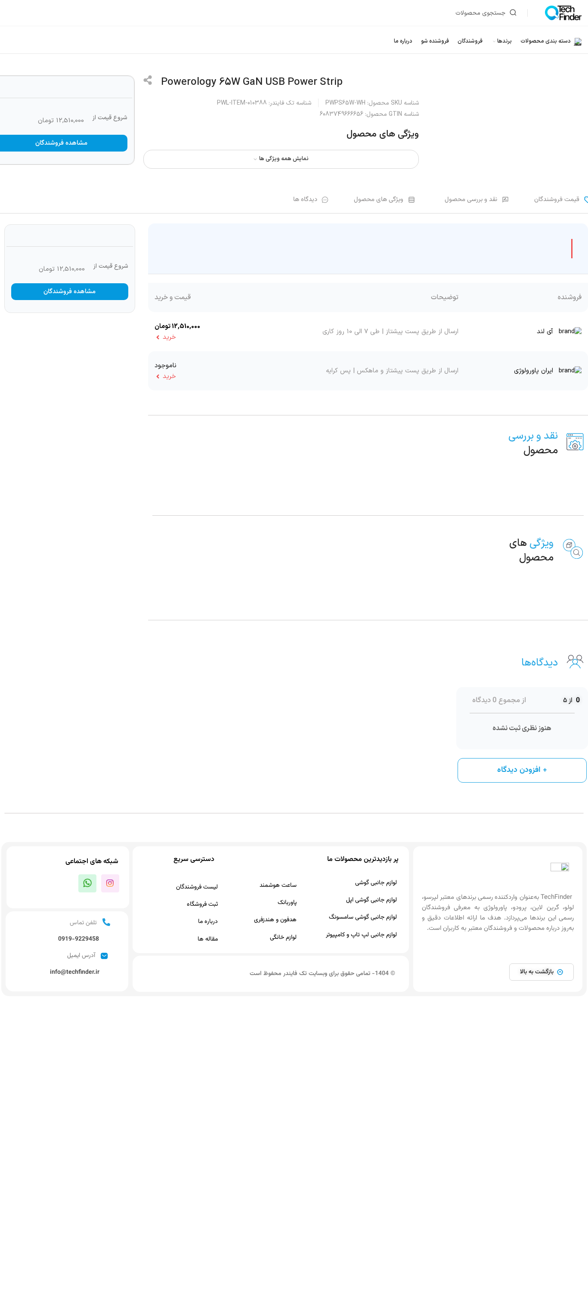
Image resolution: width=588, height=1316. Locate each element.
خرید (169, 337)
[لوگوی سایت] (563, 13)
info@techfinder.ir (74, 972)
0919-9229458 (78, 939)
